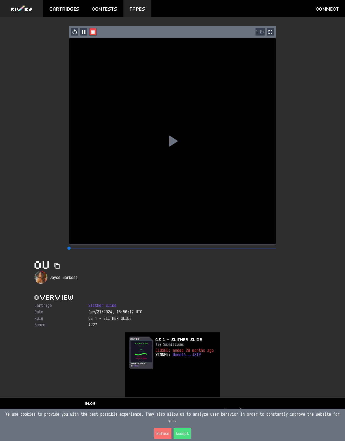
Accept (182, 433)
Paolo (136, 366)
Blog (90, 403)
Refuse (162, 433)
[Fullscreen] (270, 32)
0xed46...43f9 (187, 354)
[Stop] (92, 32)
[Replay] (172, 141)
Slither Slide (102, 305)
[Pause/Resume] (83, 32)
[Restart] (74, 32)
